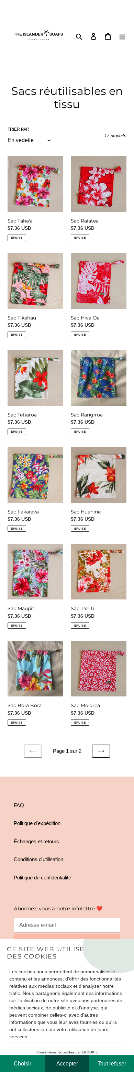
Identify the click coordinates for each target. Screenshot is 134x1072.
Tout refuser (112, 1063)
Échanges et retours (36, 841)
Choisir (22, 1063)
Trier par (18, 129)
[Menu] (122, 36)
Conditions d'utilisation (38, 859)
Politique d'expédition (37, 823)
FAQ (19, 805)
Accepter (67, 1063)
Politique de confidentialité (42, 877)
